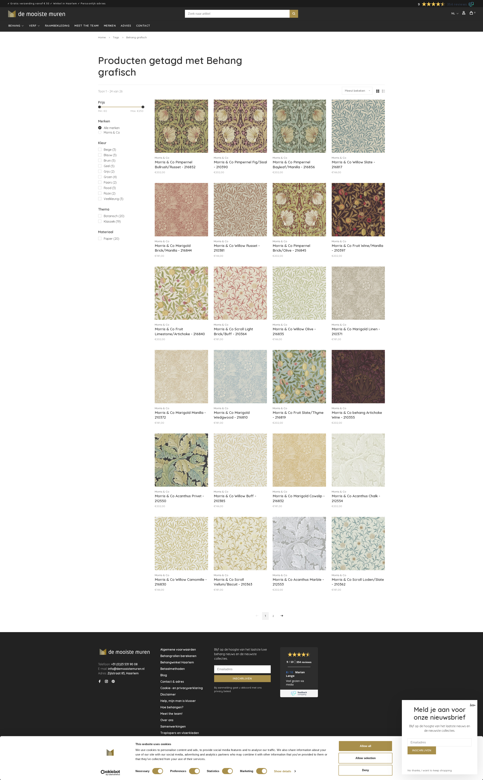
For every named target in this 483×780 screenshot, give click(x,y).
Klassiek (112, 221)
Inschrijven (242, 678)
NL (453, 13)
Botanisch (114, 216)
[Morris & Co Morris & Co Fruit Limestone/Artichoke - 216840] (181, 294)
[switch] (194, 771)
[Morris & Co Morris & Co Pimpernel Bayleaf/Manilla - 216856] (299, 127)
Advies (126, 25)
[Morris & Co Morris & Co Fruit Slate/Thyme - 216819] (299, 377)
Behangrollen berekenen (178, 656)
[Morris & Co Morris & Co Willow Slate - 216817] (358, 127)
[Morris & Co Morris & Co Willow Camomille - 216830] (181, 544)
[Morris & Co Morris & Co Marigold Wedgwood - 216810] (240, 377)
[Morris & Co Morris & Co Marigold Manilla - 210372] (181, 377)
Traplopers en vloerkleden (179, 733)
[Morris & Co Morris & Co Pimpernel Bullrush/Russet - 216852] (181, 127)
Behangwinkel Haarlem (177, 662)
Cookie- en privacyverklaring (181, 688)
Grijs (109, 171)
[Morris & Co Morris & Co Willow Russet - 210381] (240, 210)
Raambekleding (57, 25)
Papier (111, 239)
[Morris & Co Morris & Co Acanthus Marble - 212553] (299, 544)
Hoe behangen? (171, 707)
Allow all (365, 746)
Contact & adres (172, 681)
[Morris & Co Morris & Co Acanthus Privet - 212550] (181, 460)
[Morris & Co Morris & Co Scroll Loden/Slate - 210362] (358, 544)
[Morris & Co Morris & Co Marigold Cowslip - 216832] (299, 460)
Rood (110, 188)
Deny (365, 770)
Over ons (166, 720)
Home (102, 37)
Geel (109, 166)
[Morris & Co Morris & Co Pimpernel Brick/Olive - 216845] (299, 210)
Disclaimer (168, 694)
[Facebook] (99, 681)
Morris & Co (112, 132)
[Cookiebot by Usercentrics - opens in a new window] (110, 772)
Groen (110, 177)
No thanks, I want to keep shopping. (430, 770)
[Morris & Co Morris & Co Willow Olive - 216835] (299, 294)
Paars (110, 182)
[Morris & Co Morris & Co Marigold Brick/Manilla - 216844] (181, 210)
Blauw (110, 155)
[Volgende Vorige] (282, 616)
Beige (110, 149)
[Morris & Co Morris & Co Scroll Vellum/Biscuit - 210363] (240, 544)
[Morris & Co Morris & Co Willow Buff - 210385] (240, 460)
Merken (110, 25)
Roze (109, 193)
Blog (163, 675)
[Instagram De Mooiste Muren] (106, 681)
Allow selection (365, 758)
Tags (116, 37)
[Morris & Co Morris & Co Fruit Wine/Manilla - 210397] (358, 210)
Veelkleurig (113, 199)
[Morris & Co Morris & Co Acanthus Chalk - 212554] (358, 460)
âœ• (472, 705)
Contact (143, 25)
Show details (282, 771)
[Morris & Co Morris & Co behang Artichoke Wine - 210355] (358, 377)
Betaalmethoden (172, 669)
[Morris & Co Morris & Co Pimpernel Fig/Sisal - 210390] (240, 127)
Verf (32, 25)
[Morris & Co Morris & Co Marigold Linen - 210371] (358, 294)
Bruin (109, 160)
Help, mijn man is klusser (178, 701)
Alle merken (112, 128)
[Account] (464, 13)
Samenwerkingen (173, 726)
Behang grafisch (136, 37)
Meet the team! (87, 25)
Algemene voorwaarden (178, 649)
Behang (14, 25)
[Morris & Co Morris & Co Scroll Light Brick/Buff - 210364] (240, 294)
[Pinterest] (113, 681)
